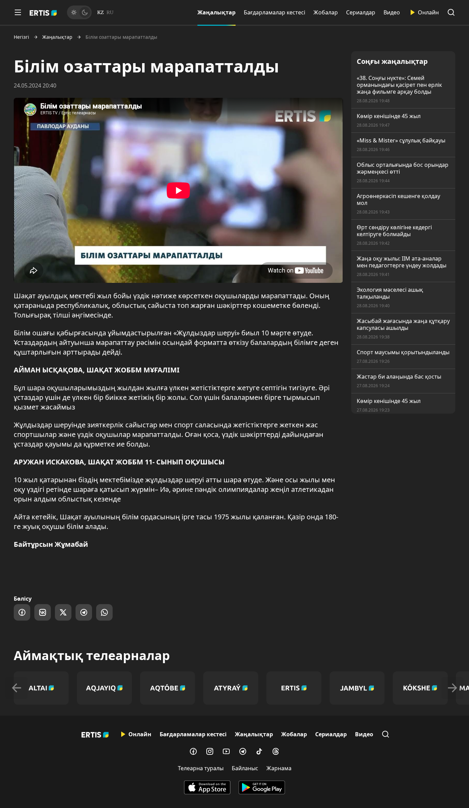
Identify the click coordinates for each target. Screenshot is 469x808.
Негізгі (21, 37)
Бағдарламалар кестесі (274, 12)
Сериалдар (360, 12)
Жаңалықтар (216, 12)
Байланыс (245, 768)
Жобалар (325, 12)
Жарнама (278, 768)
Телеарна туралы (201, 768)
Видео (392, 12)
